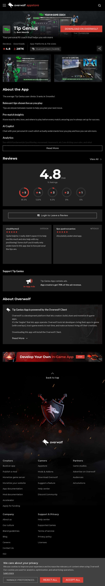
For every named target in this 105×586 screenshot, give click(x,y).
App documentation (13, 488)
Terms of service (46, 531)
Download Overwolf (48, 477)
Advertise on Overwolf (84, 471)
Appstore (42, 466)
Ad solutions (79, 483)
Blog (5, 536)
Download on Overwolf (81, 29)
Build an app (9, 466)
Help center (44, 488)
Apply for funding (11, 506)
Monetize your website (14, 483)
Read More (52, 148)
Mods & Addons (45, 471)
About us (7, 519)
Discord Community (47, 494)
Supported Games (47, 525)
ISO (4, 554)
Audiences (78, 477)
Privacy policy (45, 536)
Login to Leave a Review (54, 215)
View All (94, 159)
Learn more (8, 573)
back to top (52, 377)
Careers (6, 542)
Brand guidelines (11, 531)
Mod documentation (13, 494)
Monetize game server (14, 477)
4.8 (8, 48)
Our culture (8, 525)
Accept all (73, 580)
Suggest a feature (46, 483)
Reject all (50, 580)
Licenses (42, 542)
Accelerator (8, 500)
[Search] (99, 5)
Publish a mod (10, 471)
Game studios (80, 466)
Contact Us (8, 548)
